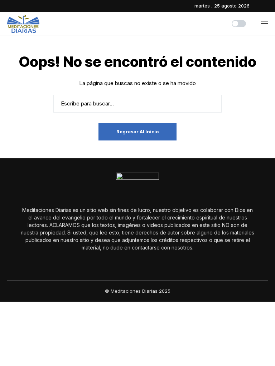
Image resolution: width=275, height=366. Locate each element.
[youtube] (266, 6)
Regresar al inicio (137, 131)
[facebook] (257, 6)
